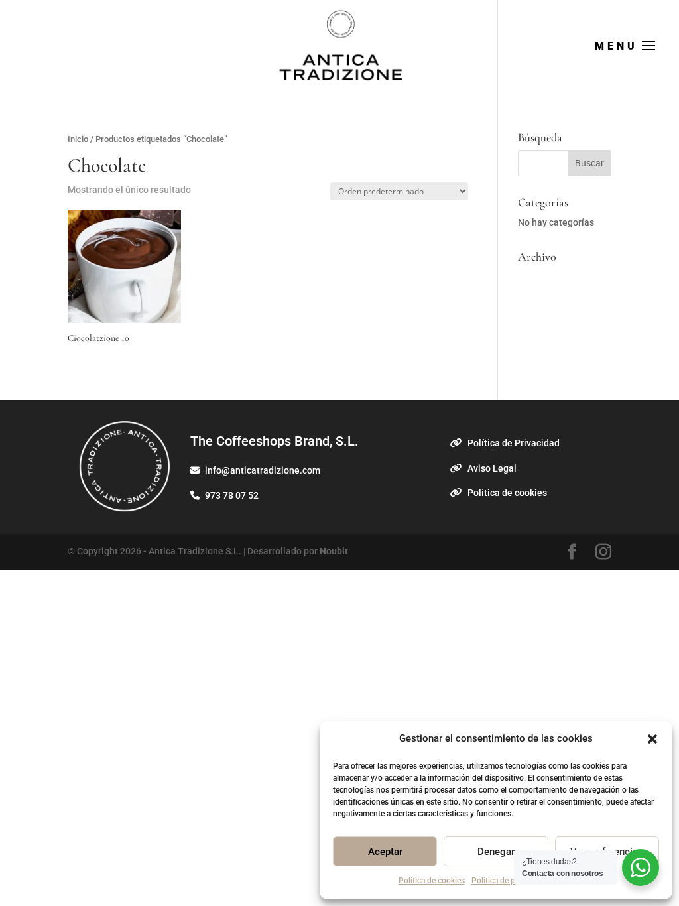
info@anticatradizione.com (261, 470)
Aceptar (385, 852)
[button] (652, 738)
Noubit (334, 551)
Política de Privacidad (512, 443)
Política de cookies (432, 880)
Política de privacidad (509, 880)
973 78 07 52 (231, 495)
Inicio (78, 139)
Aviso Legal (491, 468)
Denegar (496, 852)
